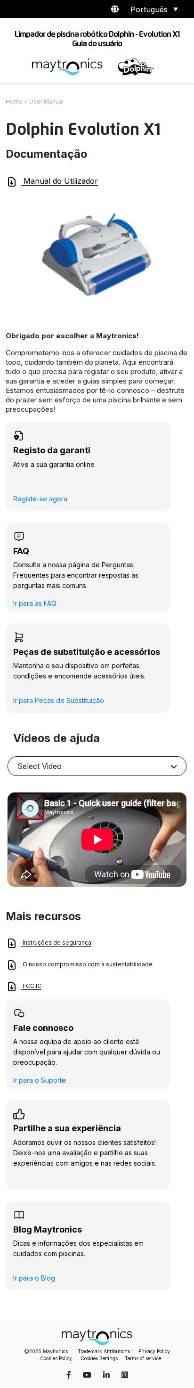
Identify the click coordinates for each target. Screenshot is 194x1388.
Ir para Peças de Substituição (58, 700)
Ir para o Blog (34, 1278)
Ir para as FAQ (35, 603)
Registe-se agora (40, 499)
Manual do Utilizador (59, 181)
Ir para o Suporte (39, 1080)
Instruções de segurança (56, 942)
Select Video (39, 766)
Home (14, 101)
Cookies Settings (99, 1358)
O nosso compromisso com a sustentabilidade (87, 964)
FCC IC (31, 985)
